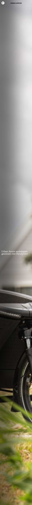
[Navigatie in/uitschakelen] (3, 3)
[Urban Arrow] (16, 3)
